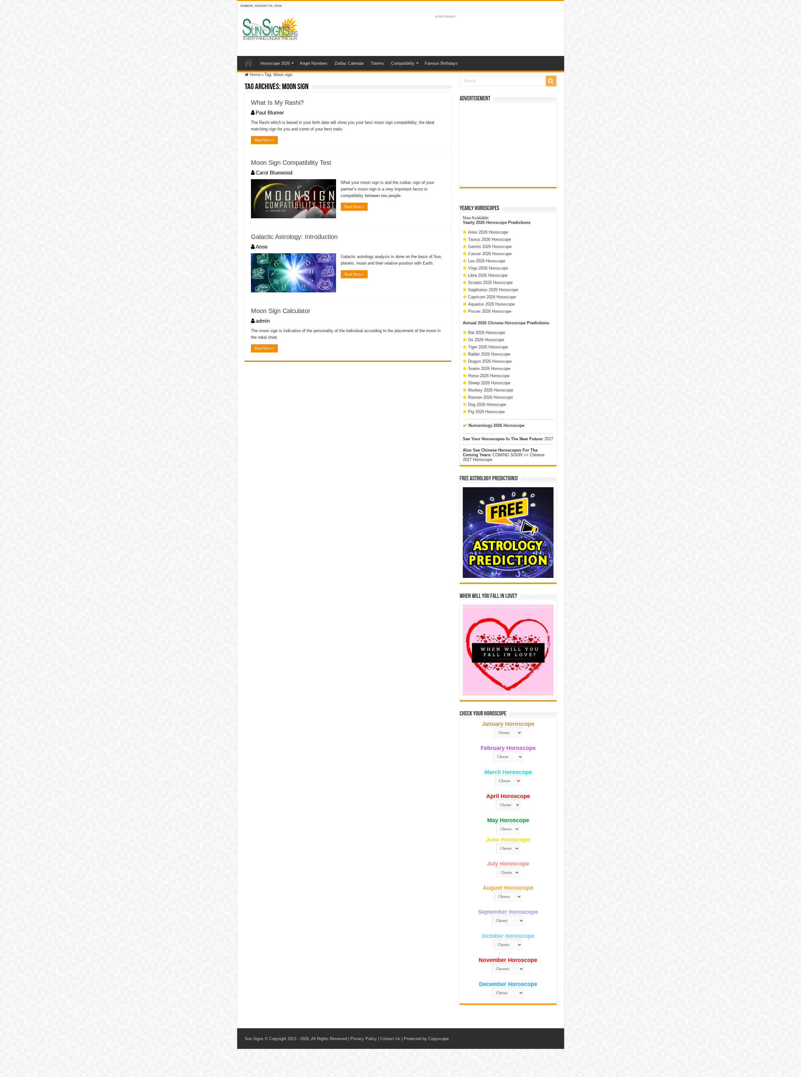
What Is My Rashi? (277, 102)
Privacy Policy (363, 1038)
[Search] (551, 81)
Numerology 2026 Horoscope (496, 425)
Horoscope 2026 (275, 63)
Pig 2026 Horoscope (486, 411)
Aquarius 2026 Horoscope (491, 304)
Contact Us (390, 1038)
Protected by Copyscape (426, 1038)
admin (263, 321)
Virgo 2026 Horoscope (488, 268)
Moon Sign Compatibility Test (291, 162)
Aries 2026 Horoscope (488, 232)
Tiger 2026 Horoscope (488, 347)
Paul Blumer (270, 113)
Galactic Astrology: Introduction (294, 236)
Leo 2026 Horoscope (486, 261)
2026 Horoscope (491, 222)
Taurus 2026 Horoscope (489, 239)
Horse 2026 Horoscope (488, 375)
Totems (377, 63)
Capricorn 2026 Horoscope (492, 297)
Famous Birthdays (441, 63)
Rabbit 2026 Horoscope (489, 354)
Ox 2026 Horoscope (486, 339)
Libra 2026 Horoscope (488, 275)
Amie (262, 247)
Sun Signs (254, 1038)
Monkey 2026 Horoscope (490, 390)
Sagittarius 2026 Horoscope (493, 289)
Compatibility (403, 63)
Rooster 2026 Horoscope (490, 397)
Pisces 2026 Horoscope (489, 311)
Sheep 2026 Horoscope (489, 383)
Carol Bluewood (274, 173)
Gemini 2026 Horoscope (490, 246)
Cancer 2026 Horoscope (490, 253)
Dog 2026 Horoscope (487, 404)
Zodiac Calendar (349, 63)
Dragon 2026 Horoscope (490, 361)
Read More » (264, 140)
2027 (548, 439)
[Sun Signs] (270, 28)
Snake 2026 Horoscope (489, 368)
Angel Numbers (314, 63)
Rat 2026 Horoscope (486, 332)
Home (248, 62)
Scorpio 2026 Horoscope (490, 282)
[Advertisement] (508, 145)
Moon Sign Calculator (280, 310)
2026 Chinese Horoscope (502, 323)
